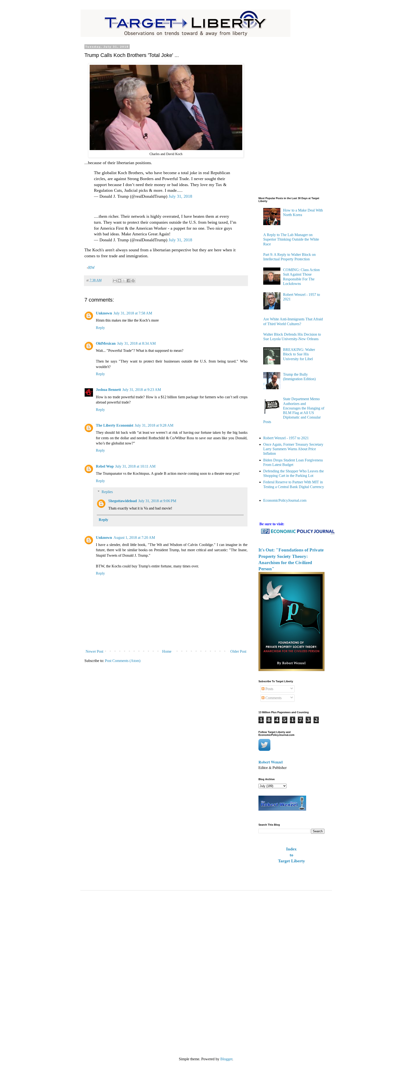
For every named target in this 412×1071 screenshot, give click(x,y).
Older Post (238, 651)
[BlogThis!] (119, 280)
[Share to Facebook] (128, 280)
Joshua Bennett (108, 390)
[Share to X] (124, 280)
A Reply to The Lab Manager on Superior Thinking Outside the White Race (291, 239)
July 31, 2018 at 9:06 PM (157, 501)
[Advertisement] (277, 116)
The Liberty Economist (114, 425)
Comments (273, 698)
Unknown (104, 313)
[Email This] (115, 280)
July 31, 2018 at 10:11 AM (135, 466)
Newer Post (94, 651)
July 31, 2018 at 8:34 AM (136, 343)
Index (291, 849)
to (291, 855)
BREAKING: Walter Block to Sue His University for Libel (299, 354)
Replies (107, 492)
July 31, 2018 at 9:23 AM (141, 390)
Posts (268, 689)
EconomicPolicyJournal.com (284, 500)
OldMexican (106, 343)
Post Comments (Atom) (122, 661)
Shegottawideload (122, 501)
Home (166, 651)
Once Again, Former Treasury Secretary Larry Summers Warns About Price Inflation (293, 448)
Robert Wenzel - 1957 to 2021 (286, 438)
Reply (100, 328)
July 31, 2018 (180, 196)
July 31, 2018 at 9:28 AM (154, 425)
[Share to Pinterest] (133, 280)
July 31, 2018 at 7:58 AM (132, 313)
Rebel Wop (105, 466)
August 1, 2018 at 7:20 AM (134, 538)
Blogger (226, 1059)
